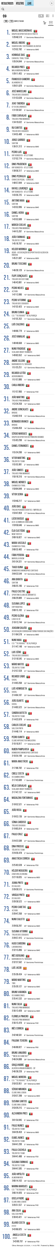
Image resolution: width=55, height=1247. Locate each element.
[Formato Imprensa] (47, 16)
